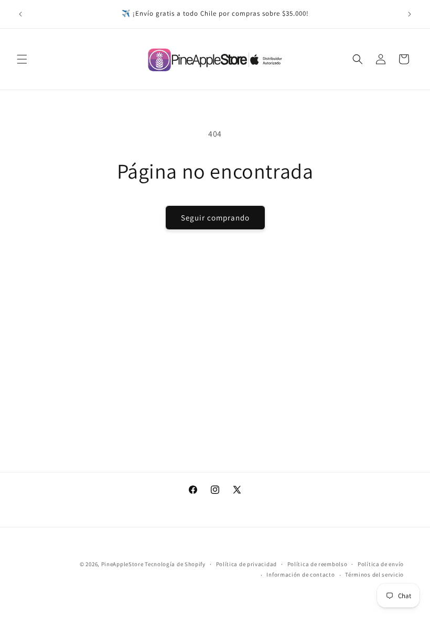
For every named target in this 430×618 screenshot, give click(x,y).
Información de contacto (300, 574)
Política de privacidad (246, 564)
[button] (22, 59)
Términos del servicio (374, 574)
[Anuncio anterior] (20, 14)
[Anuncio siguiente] (409, 14)
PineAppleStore (123, 564)
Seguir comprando (215, 218)
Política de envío (381, 564)
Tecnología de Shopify (175, 564)
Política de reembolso (317, 564)
